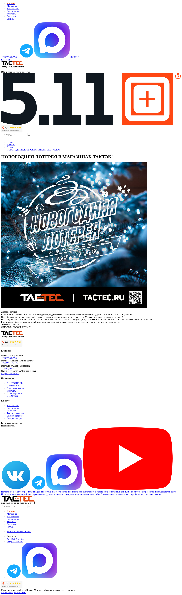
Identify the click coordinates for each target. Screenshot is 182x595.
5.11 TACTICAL (15, 383)
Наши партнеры (14, 393)
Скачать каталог (14, 416)
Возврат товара (14, 418)
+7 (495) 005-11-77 (10, 368)
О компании (13, 385)
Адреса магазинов (15, 388)
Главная (11, 142)
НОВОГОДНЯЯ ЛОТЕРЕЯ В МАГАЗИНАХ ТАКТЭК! (34, 150)
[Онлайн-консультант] (26, 57)
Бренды (10, 19)
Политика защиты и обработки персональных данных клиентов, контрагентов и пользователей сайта (50, 494)
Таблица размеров (15, 413)
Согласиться (7, 592)
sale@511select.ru (15, 541)
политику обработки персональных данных (96, 590)
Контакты (11, 13)
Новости (11, 144)
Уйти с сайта (20, 592)
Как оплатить (13, 11)
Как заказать (13, 8)
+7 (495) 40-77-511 (10, 358)
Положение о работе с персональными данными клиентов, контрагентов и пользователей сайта (129, 492)
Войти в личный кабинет (19, 531)
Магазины (12, 6)
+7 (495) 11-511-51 (10, 363)
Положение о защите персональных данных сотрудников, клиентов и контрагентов (41, 492)
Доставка (11, 16)
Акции (10, 147)
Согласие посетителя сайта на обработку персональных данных (132, 494)
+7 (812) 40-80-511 (10, 373)
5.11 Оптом (12, 396)
